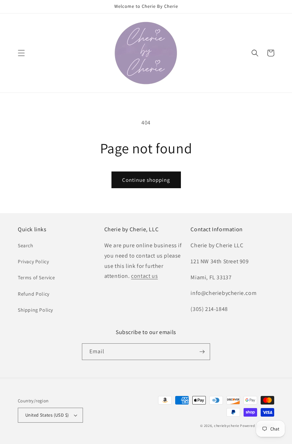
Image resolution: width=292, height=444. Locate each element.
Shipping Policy (35, 310)
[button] (21, 53)
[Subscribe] (202, 351)
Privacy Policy (33, 261)
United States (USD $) (47, 415)
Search (25, 245)
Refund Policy (33, 294)
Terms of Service (36, 277)
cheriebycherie (226, 425)
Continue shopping (146, 179)
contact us (144, 276)
